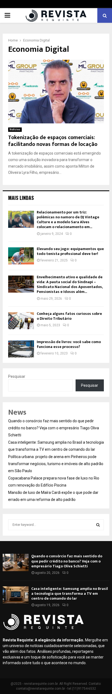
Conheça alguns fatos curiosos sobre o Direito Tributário (69, 316)
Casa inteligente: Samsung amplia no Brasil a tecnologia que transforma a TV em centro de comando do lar (69, 594)
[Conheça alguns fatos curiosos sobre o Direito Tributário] (21, 320)
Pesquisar (16, 376)
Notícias (15, 129)
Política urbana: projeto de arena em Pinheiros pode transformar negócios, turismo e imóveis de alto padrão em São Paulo (55, 464)
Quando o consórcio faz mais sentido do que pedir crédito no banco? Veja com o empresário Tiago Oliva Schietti (53, 428)
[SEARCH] (98, 524)
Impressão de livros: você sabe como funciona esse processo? (69, 344)
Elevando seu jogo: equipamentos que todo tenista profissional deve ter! (70, 251)
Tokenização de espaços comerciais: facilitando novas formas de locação (52, 141)
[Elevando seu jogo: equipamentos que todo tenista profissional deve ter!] (21, 255)
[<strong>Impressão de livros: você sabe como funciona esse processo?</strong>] (21, 348)
